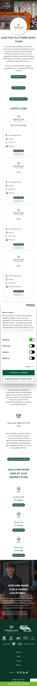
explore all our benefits (18, 459)
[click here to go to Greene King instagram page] (21, 672)
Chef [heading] (18, 172)
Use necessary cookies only (18, 379)
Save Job (17, 154)
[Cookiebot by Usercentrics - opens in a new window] (26, 305)
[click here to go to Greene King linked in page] (24, 672)
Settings (28, 366)
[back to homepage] (7, 5)
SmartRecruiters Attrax (18, 681)
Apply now (18, 151)
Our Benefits (17, 77)
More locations (17, 99)
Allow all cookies (18, 372)
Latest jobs (17, 88)
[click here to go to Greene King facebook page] (18, 672)
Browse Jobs (18, 505)
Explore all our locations (14, 613)
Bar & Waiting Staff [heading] (18, 125)
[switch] (32, 346)
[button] (28, 4)
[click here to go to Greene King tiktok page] (27, 672)
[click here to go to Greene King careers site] (18, 635)
